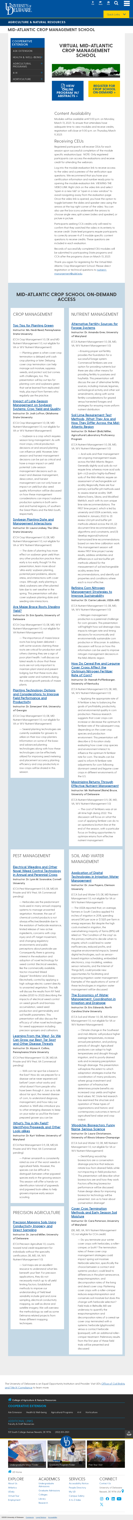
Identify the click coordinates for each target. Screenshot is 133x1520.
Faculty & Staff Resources (21, 1423)
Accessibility (52, 1517)
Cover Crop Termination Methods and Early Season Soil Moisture (94, 1212)
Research (43, 1502)
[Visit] (92, 3)
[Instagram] (101, 1499)
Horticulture (22, 79)
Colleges (43, 1494)
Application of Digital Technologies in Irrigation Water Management (95, 876)
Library (42, 1498)
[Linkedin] (113, 1499)
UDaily (11, 1491)
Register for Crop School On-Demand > (104, 89)
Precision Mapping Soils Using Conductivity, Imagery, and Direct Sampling (34, 1226)
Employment (14, 1499)
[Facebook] (107, 1499)
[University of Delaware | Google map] (123, 1491)
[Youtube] (119, 1499)
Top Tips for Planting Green (33, 325)
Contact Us (105, 1483)
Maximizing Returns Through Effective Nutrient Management (95, 784)
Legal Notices (41, 1517)
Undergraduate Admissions (46, 1485)
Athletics (12, 1487)
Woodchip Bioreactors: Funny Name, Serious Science (93, 1127)
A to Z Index (75, 1499)
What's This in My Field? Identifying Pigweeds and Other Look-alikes (36, 1127)
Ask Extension (22, 50)
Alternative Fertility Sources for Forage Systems (94, 325)
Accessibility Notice (79, 1483)
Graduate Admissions (49, 1490)
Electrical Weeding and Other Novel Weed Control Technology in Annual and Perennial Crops (37, 870)
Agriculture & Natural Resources (37, 22)
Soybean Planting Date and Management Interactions (33, 521)
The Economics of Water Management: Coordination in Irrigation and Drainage (93, 999)
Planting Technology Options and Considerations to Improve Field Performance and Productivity (36, 696)
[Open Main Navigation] (127, 3)
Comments (30, 1517)
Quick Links (113, 14)
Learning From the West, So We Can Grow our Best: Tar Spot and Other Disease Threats (37, 1039)
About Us (12, 1483)
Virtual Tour (13, 1495)
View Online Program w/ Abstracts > (68, 91)
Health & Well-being (27, 57)
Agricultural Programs (22, 65)
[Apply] (100, 3)
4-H (15, 72)
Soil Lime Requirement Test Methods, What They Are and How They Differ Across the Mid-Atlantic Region (95, 420)
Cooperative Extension (22, 42)
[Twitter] (101, 1505)
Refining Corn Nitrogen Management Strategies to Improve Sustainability (91, 591)
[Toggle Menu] (42, 57)
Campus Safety (76, 1495)
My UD (72, 1491)
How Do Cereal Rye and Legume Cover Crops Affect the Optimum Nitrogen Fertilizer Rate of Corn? (95, 669)
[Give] (108, 3)
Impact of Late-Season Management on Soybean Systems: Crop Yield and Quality (37, 405)
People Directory (77, 1487)
